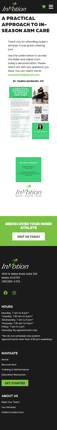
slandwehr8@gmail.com (24, 75)
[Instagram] (14, 293)
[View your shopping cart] (44, 7)
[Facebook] (6, 293)
